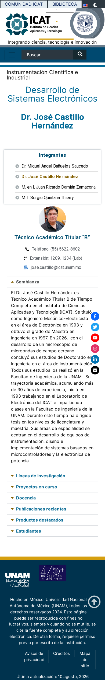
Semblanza (27, 281)
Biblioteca (64, 4)
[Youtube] (95, 337)
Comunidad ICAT (24, 4)
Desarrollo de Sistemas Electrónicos (52, 94)
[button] (52, 281)
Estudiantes (28, 531)
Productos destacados (39, 520)
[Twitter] (95, 327)
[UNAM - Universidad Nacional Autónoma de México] (87, 23)
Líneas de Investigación (40, 475)
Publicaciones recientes (41, 509)
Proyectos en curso (36, 486)
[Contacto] (95, 370)
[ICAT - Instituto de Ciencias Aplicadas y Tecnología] (17, 25)
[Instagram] (95, 348)
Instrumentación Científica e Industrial (42, 75)
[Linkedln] (95, 359)
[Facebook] (95, 316)
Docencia (26, 498)
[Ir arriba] (94, 602)
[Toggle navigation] (11, 55)
